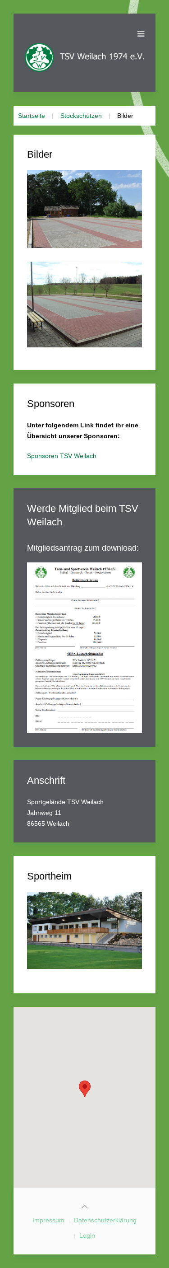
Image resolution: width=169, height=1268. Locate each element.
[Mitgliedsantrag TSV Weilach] (84, 646)
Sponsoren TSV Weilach (61, 455)
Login (87, 1235)
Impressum (48, 1220)
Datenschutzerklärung (105, 1220)
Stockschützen (81, 115)
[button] (84, 1089)
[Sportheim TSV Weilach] (84, 930)
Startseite (31, 115)
